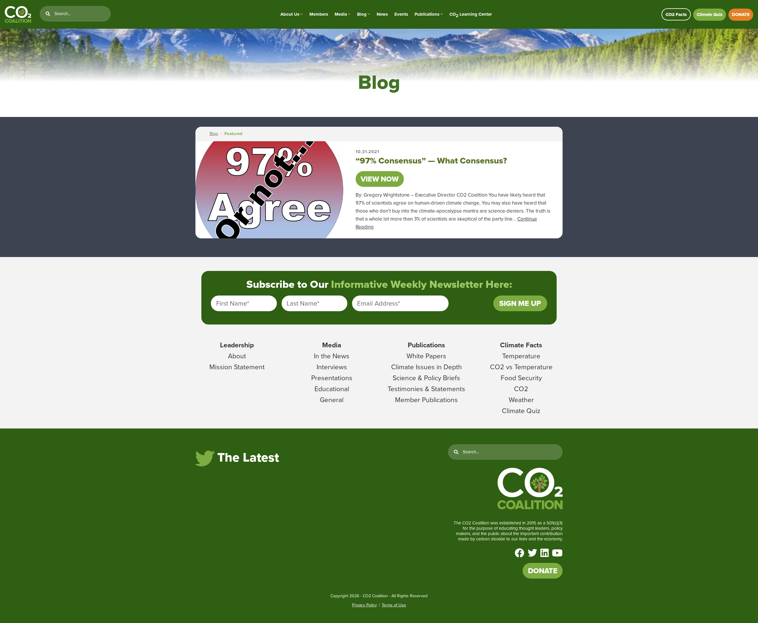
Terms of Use (394, 605)
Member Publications (426, 400)
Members (318, 14)
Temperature (521, 356)
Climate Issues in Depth (426, 367)
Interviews (332, 367)
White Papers (426, 356)
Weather (521, 400)
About (237, 356)
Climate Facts (521, 345)
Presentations (331, 378)
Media (341, 14)
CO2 (521, 389)
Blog (362, 14)
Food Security (521, 378)
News (382, 14)
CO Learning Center (470, 14)
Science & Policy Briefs (426, 378)
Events (401, 14)
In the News (331, 356)
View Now (380, 179)
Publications (427, 14)
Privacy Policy (364, 605)
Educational (331, 389)
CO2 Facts (676, 14)
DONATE (741, 14)
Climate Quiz (709, 14)
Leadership (237, 345)
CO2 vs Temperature (521, 367)
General (331, 400)
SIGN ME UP (520, 303)
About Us (289, 14)
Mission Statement (237, 367)
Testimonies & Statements (426, 389)
